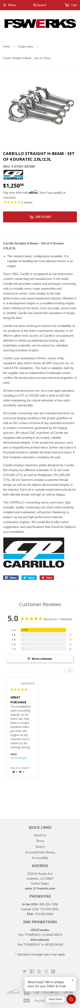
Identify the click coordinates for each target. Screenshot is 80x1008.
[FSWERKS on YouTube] (53, 972)
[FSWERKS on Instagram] (46, 972)
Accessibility (40, 858)
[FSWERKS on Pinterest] (39, 972)
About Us (40, 835)
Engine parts (25, 46)
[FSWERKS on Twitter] (25, 972)
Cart (73, 5)
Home (6, 46)
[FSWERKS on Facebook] (32, 972)
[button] (15, 772)
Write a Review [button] (42, 659)
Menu (12, 5)
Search (40, 846)
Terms (40, 841)
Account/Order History (40, 852)
